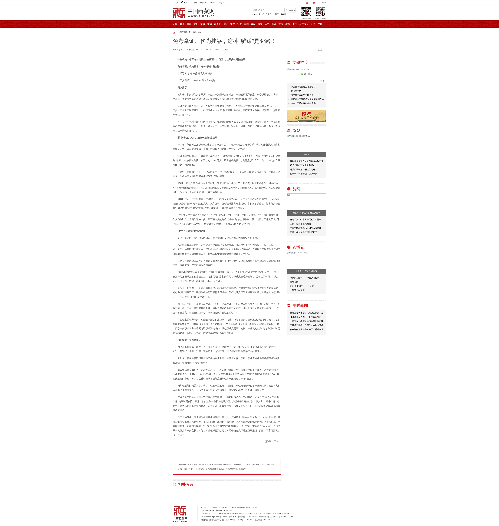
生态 (294, 24)
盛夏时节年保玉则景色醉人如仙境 (306, 213)
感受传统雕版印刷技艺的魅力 (303, 169)
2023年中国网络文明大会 (302, 95)
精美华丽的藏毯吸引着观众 (302, 165)
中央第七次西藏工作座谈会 (303, 87)
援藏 (202, 24)
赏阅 (296, 189)
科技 (260, 24)
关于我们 (204, 507)
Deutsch (212, 3)
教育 (287, 24)
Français (221, 3)
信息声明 (214, 507)
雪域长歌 (294, 282)
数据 (280, 24)
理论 (225, 24)
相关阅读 (186, 484)
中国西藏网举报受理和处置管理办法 (244, 507)
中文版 (175, 3)
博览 (199, 32)
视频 (253, 24)
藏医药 (217, 24)
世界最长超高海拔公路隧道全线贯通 (306, 161)
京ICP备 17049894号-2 (246, 520)
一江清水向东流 (297, 290)
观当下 (306, 155)
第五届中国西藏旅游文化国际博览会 (307, 99)
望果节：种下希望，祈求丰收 (303, 174)
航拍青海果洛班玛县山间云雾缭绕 (305, 228)
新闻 (175, 24)
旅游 (209, 24)
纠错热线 (224, 507)
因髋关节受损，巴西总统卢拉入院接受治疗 (306, 320)
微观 (274, 24)
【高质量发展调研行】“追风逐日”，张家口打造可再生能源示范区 (306, 312)
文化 (195, 24)
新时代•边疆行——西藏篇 (302, 286)
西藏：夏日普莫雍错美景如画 (303, 232)
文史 (232, 24)
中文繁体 (193, 3)
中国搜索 (323, 3)
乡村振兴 (303, 24)
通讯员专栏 (296, 91)
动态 (313, 24)
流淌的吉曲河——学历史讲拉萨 (304, 278)
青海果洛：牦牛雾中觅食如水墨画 (305, 219)
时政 (182, 24)
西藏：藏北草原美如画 (300, 224)
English (203, 3)
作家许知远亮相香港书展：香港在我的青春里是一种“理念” (306, 325)
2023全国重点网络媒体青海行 (304, 103)
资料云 (321, 24)
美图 (246, 24)
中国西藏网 (182, 32)
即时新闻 (192, 32)
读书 (267, 24)
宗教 (239, 24)
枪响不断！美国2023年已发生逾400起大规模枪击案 (307, 329)
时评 (189, 24)
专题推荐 (300, 62)
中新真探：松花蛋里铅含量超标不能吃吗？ (306, 316)
